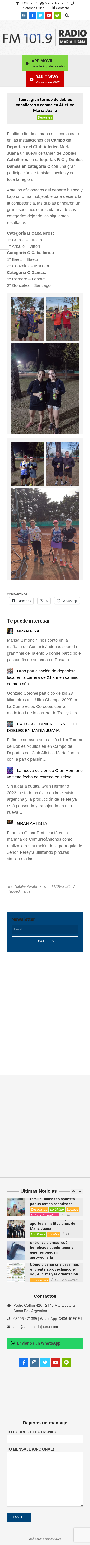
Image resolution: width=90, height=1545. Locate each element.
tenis (26, 891)
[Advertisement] (45, 1008)
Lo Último (57, 1209)
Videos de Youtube (44, 1215)
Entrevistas (39, 1209)
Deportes (45, 117)
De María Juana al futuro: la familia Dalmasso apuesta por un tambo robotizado (53, 1199)
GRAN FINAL (29, 631)
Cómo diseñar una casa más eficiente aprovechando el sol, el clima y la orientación (54, 1269)
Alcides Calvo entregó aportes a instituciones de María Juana (52, 1223)
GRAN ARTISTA (32, 823)
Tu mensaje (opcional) (30, 1449)
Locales (72, 1209)
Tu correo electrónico (32, 1432)
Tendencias (39, 1280)
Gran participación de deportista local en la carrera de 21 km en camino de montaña (42, 677)
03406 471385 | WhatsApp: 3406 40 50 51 (47, 1319)
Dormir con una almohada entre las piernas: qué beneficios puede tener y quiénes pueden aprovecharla (52, 1247)
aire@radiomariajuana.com (35, 1327)
